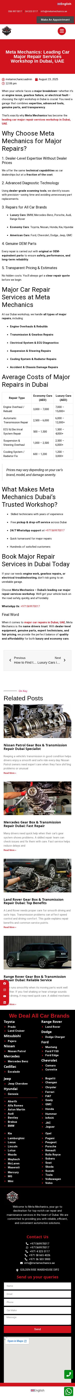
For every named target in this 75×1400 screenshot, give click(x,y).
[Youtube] (4, 996)
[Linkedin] (4, 1002)
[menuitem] (64, 4)
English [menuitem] (39, 1390)
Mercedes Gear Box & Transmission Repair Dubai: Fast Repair (32, 824)
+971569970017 (54, 530)
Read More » (10, 773)
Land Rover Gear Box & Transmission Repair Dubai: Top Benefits (34, 901)
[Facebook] (4, 983)
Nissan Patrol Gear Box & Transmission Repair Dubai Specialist (35, 747)
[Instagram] (4, 989)
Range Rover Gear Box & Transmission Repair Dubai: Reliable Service (35, 978)
